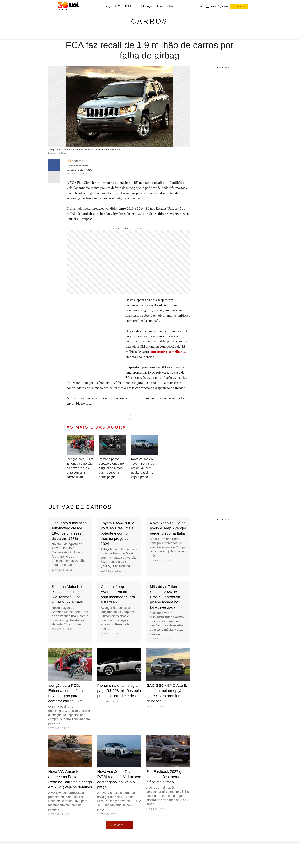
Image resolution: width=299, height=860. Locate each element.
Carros (149, 21)
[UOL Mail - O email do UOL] (210, 6)
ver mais (117, 825)
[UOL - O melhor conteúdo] (68, 6)
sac (202, 6)
